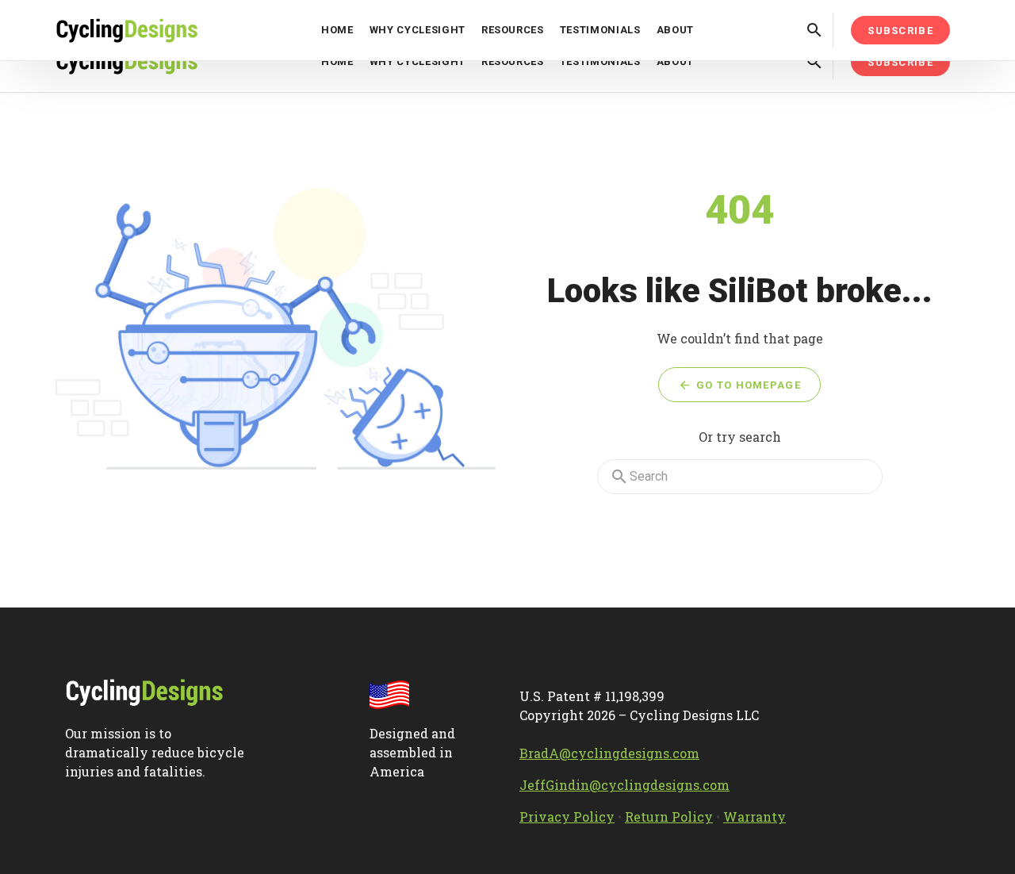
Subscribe (900, 62)
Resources (512, 61)
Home (337, 61)
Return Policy (669, 816)
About (675, 61)
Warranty (754, 816)
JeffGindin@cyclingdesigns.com (624, 784)
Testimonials (600, 61)
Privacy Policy (567, 816)
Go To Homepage (746, 385)
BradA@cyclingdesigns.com (609, 753)
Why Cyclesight (417, 61)
